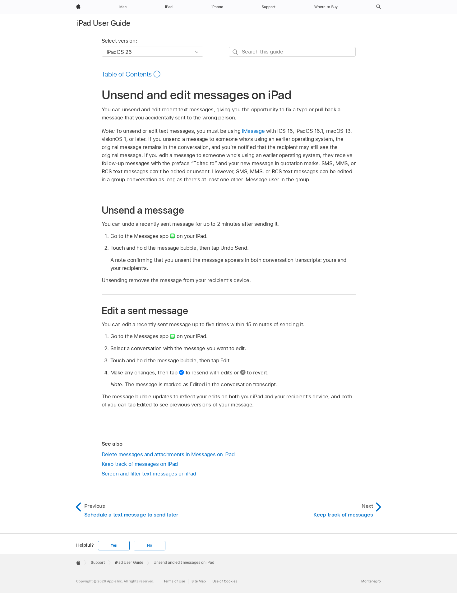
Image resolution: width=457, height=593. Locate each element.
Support (98, 562)
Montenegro (371, 581)
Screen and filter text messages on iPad (149, 473)
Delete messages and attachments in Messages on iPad (168, 454)
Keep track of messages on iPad (140, 464)
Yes (114, 545)
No (149, 545)
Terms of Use (174, 581)
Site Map (199, 581)
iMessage (253, 131)
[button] (378, 7)
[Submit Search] (235, 52)
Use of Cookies (224, 581)
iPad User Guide (103, 23)
